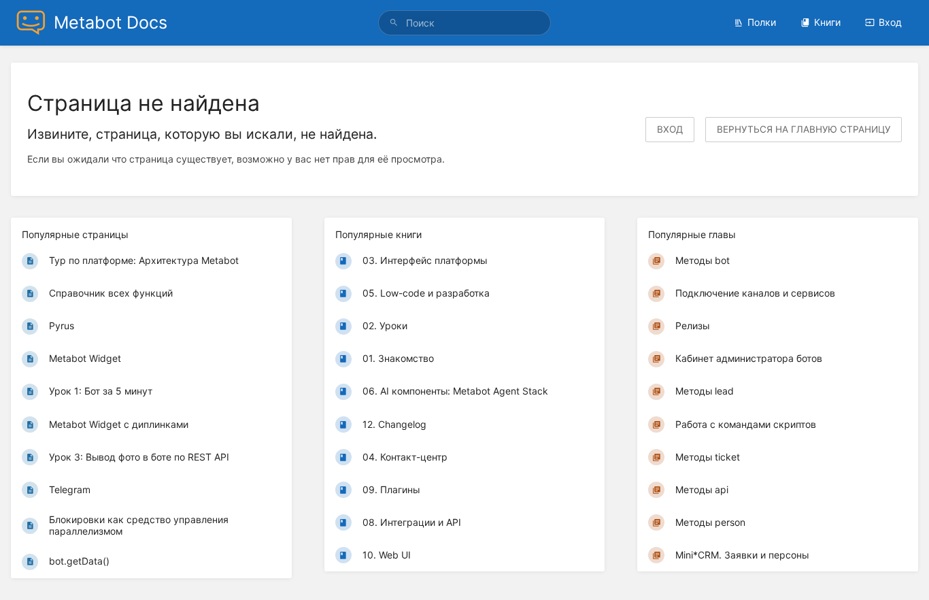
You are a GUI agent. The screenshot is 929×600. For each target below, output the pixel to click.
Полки (761, 22)
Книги (827, 22)
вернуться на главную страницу (803, 129)
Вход (890, 22)
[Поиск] (396, 23)
